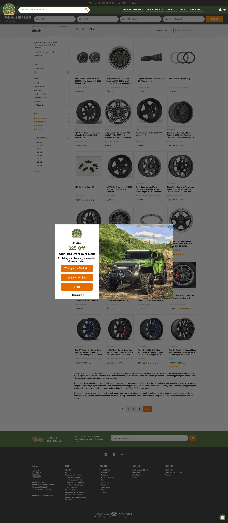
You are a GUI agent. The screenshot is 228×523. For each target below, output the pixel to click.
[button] (222, 517)
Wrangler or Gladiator (76, 268)
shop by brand (154, 9)
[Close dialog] (170, 227)
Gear (182, 9)
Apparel (170, 9)
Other (77, 286)
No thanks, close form (76, 294)
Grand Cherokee (77, 277)
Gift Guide (195, 9)
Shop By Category (132, 9)
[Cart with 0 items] (224, 10)
